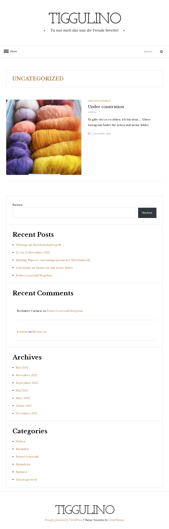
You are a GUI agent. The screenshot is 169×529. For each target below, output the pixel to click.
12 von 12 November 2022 (33, 252)
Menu (12, 51)
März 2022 (23, 398)
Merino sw (39, 331)
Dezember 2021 (26, 413)
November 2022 (26, 375)
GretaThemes (116, 520)
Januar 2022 (24, 406)
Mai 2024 (22, 367)
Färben (20, 441)
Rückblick (22, 449)
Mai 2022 (22, 390)
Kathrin (22, 331)
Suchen (17, 205)
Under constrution (106, 107)
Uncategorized (99, 100)
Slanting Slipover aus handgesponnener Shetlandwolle (53, 260)
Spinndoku (23, 464)
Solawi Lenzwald (27, 456)
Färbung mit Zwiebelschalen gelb (38, 245)
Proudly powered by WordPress (64, 520)
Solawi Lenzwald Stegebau (34, 275)
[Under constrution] (43, 137)
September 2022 (27, 383)
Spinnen (21, 472)
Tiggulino (84, 19)
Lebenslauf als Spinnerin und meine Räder (44, 268)
